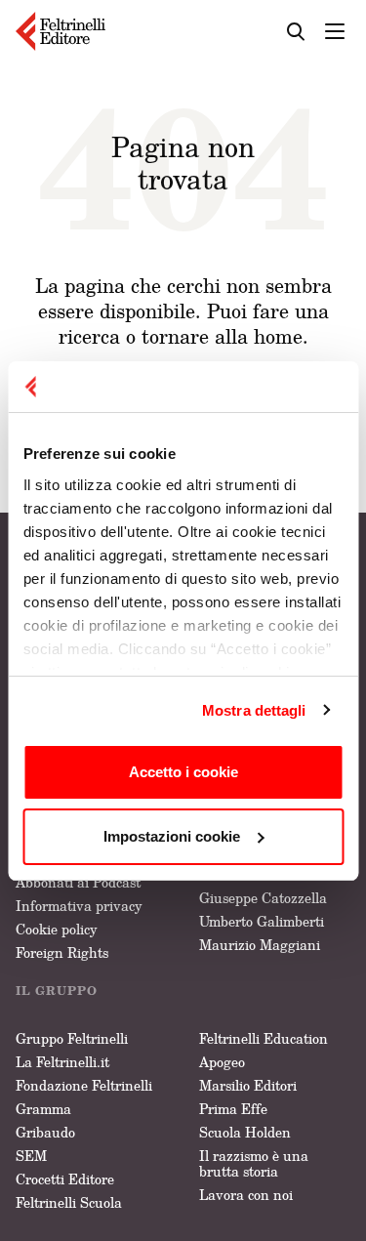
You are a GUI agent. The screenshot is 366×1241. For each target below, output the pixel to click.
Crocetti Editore (65, 1179)
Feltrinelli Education (263, 1038)
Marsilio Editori (248, 1085)
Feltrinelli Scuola (69, 1202)
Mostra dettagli (254, 710)
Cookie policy (57, 929)
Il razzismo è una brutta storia (253, 1163)
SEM (31, 1155)
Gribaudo (45, 1132)
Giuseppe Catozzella (263, 898)
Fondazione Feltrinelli (84, 1085)
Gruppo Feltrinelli (72, 1038)
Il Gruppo (57, 990)
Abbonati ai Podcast (78, 882)
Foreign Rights (62, 952)
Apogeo (222, 1062)
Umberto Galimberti (261, 921)
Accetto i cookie (183, 772)
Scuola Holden (245, 1132)
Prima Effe (233, 1108)
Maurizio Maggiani (259, 944)
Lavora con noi (246, 1194)
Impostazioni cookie (171, 836)
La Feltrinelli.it (62, 1062)
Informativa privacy (79, 905)
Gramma (43, 1108)
